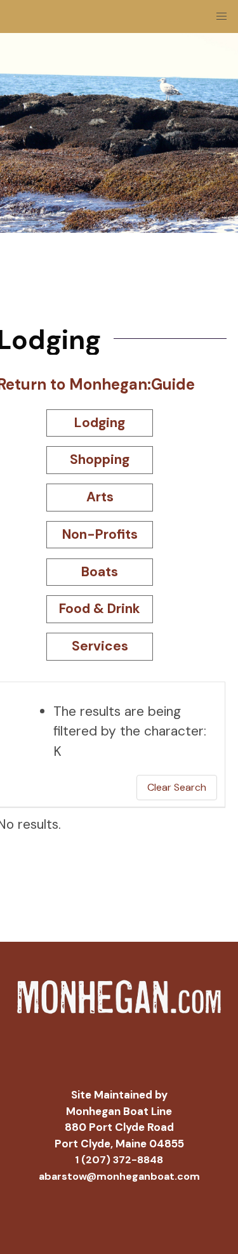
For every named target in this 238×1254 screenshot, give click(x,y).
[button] (221, 16)
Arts (100, 497)
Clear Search (176, 787)
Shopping (99, 459)
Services (100, 646)
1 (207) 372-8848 (119, 1159)
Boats (99, 572)
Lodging (99, 423)
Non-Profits (100, 534)
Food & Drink (99, 608)
